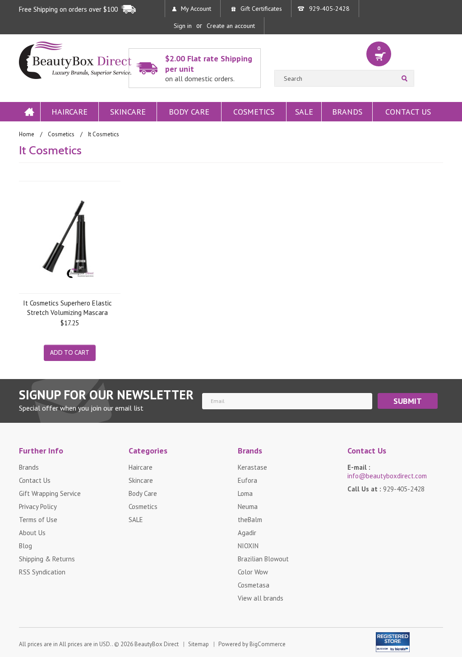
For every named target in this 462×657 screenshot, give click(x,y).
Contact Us (408, 111)
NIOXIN (248, 545)
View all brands (260, 598)
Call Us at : (386, 489)
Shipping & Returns (47, 559)
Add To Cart (69, 352)
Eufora (247, 480)
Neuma (248, 506)
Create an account (231, 26)
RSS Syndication (42, 572)
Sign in (183, 26)
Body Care (189, 111)
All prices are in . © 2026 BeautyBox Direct (99, 644)
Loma (245, 493)
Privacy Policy (38, 506)
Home (29, 111)
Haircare (69, 111)
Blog (25, 545)
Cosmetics (253, 111)
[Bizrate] (397, 647)
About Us (32, 532)
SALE (304, 111)
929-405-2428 (329, 9)
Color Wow (253, 572)
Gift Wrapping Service (50, 493)
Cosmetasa (253, 585)
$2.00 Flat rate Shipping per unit (208, 68)
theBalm (250, 519)
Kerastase (252, 467)
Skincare (128, 111)
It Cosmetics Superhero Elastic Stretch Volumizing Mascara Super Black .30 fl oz (67, 307)
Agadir (247, 532)
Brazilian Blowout (263, 559)
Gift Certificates (261, 9)
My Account (196, 9)
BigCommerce (267, 644)
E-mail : (387, 471)
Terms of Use (38, 519)
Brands (347, 111)
